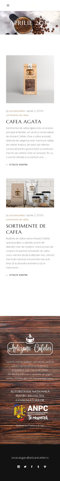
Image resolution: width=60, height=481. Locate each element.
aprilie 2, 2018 (35, 110)
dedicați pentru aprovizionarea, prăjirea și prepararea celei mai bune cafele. (33, 366)
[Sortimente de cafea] (30, 193)
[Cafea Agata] (30, 79)
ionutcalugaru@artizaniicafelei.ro (30, 457)
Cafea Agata (23, 122)
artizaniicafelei (17, 110)
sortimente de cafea (17, 115)
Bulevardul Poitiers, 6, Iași (30, 425)
